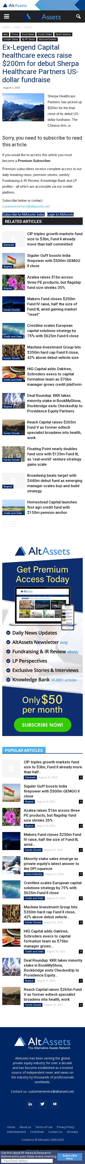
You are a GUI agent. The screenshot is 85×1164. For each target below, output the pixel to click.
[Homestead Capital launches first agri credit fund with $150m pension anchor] (13, 507)
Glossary (72, 1132)
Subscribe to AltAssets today (23, 214)
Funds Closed (45, 34)
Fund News (28, 34)
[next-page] (12, 524)
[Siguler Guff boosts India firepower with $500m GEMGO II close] (13, 261)
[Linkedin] (30, 1104)
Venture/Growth (47, 39)
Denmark (9, 244)
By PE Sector (28, 39)
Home (6, 27)
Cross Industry (33, 874)
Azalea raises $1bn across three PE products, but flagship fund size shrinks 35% (54, 282)
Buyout (8, 266)
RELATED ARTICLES (23, 221)
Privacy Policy (65, 1127)
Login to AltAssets (60, 214)
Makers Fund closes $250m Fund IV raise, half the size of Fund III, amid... (52, 839)
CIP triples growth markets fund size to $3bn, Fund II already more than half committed (55, 238)
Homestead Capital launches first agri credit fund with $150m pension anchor (52, 507)
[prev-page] (5, 524)
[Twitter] (42, 1104)
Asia (17, 27)
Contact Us (55, 1132)
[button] (6, 16)
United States (11, 39)
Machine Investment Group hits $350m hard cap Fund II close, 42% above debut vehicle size (54, 352)
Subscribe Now (70, 1157)
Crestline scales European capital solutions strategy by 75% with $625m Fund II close (53, 330)
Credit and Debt (13, 336)
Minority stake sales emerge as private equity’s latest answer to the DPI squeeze (51, 863)
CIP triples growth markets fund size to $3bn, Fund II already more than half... (53, 767)
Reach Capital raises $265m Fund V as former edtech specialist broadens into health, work (53, 994)
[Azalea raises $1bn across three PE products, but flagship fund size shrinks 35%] (13, 282)
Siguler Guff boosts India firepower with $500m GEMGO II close (53, 260)
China (28, 27)
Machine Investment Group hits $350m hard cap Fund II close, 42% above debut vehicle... (51, 912)
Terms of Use (44, 1127)
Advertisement (16, 1132)
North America (63, 34)
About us (25, 1127)
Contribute (37, 1132)
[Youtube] (54, 1104)
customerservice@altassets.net (25, 206)
